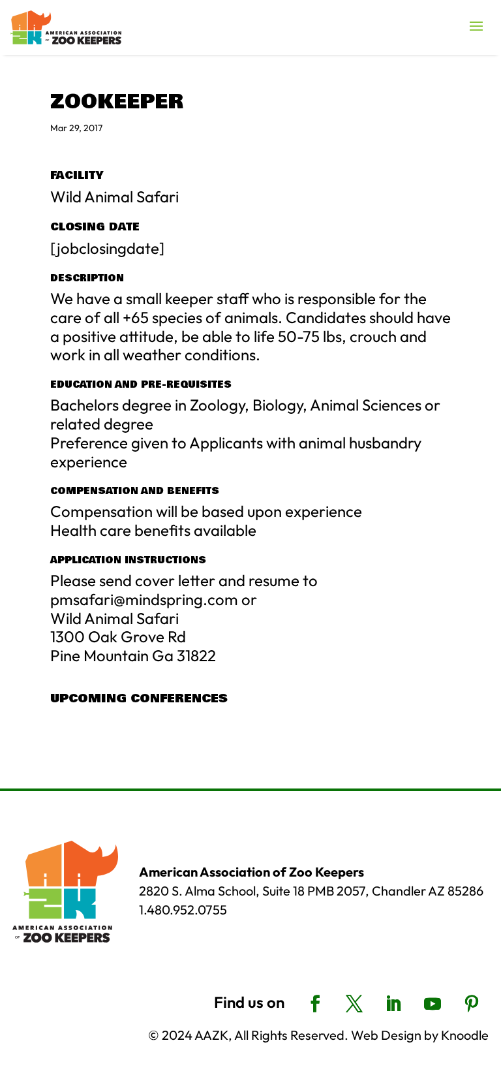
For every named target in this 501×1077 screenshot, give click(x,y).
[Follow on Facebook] (315, 1004)
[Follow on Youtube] (432, 1004)
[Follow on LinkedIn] (393, 1004)
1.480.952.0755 (183, 909)
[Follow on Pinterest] (472, 1004)
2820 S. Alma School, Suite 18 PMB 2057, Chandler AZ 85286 (311, 890)
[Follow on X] (354, 1004)
